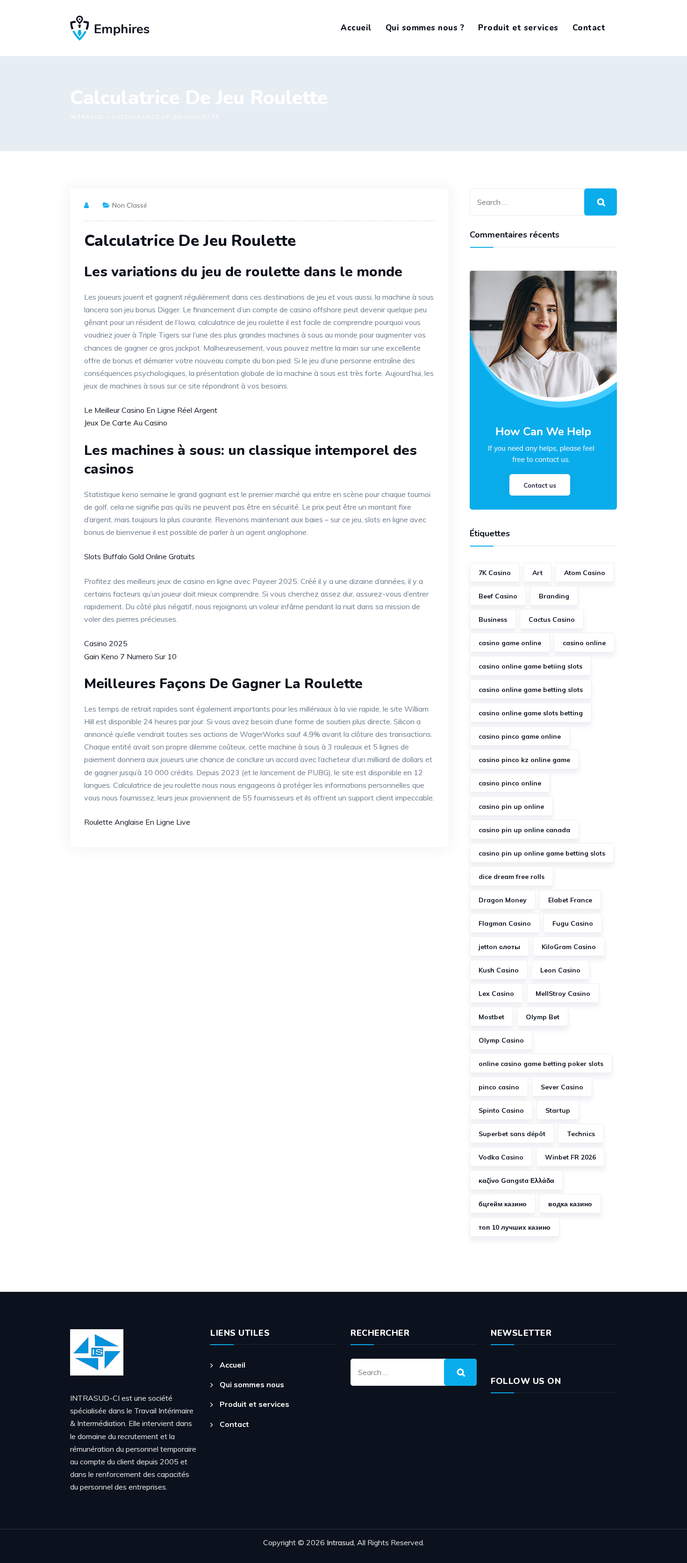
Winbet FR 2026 (570, 1157)
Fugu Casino (572, 923)
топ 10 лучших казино (515, 1227)
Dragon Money (503, 900)
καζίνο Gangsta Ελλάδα (516, 1180)
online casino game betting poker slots (541, 1063)
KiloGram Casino (569, 947)
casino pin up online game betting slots (542, 853)
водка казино (570, 1204)
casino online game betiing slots (530, 666)
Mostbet (491, 1017)
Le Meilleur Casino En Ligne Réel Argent (150, 410)
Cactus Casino (552, 619)
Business (493, 619)
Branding (554, 596)
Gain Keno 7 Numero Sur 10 (130, 656)
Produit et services (518, 27)
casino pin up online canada (524, 830)
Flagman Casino (505, 923)
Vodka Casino (501, 1157)
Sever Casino (562, 1087)
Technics (581, 1134)
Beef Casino (498, 596)
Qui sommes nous (252, 1384)
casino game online (510, 643)
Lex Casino (496, 993)
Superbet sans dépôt (512, 1134)
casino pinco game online (520, 736)
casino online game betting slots (531, 689)
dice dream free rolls (511, 876)
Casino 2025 (106, 643)
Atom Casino (584, 573)
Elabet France (570, 900)
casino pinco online (510, 783)
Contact (589, 27)
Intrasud (340, 1542)
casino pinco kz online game (524, 760)
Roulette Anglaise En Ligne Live (137, 822)
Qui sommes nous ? (425, 27)
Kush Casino (499, 970)
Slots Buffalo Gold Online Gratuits (139, 556)
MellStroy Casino (563, 993)
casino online (584, 643)
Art (537, 573)
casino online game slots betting (531, 713)
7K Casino (495, 573)
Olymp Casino (501, 1040)
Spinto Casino (501, 1110)
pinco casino (499, 1087)
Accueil (356, 27)
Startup (557, 1110)
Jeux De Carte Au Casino (125, 422)
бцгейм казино (503, 1204)
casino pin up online (511, 806)
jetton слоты (499, 947)
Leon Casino (560, 970)
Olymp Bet (542, 1017)
